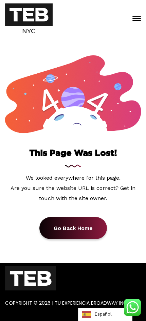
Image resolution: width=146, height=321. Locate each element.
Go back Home (73, 228)
